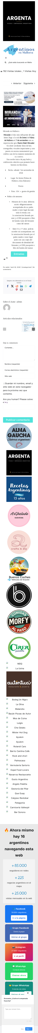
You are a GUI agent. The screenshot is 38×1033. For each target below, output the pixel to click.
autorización (19, 215)
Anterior (17, 83)
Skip (22, 1029)
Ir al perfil (19, 956)
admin (8, 267)
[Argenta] (19, 2)
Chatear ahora (19, 975)
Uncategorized (26, 267)
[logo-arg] (19, 45)
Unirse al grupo (19, 937)
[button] (4, 329)
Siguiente (28, 83)
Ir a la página (18, 918)
